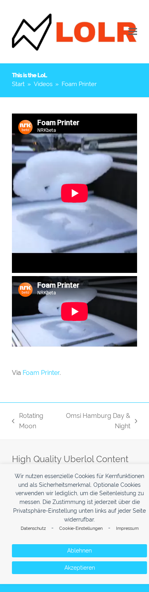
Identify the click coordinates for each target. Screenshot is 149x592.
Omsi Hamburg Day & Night (96, 422)
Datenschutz (33, 528)
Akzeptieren (79, 568)
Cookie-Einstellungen (81, 528)
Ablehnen (79, 550)
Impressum (127, 528)
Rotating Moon (27, 422)
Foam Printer (41, 372)
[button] (132, 31)
